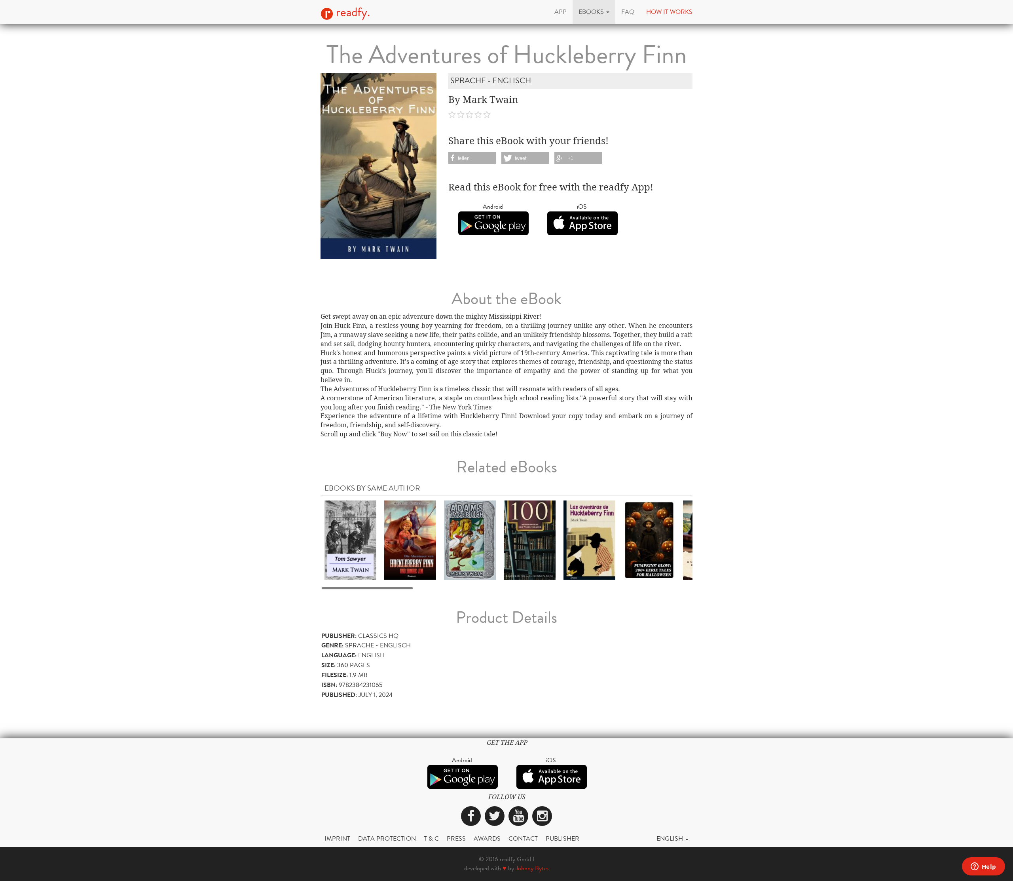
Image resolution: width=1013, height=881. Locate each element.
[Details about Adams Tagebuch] (470, 540)
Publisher (562, 838)
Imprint (337, 838)
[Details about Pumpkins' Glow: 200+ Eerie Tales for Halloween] (649, 540)
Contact (523, 838)
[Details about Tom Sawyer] (350, 540)
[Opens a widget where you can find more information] (983, 867)
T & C (431, 838)
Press (456, 838)
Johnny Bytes (532, 868)
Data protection (387, 838)
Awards (487, 838)
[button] (594, 12)
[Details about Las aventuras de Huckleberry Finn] (589, 540)
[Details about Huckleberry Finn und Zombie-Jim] (410, 540)
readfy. (351, 12)
